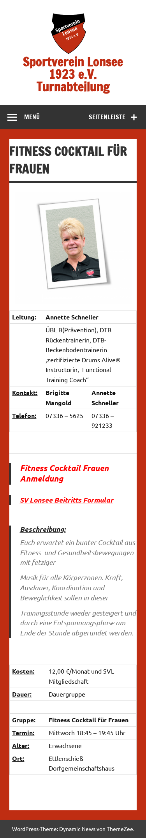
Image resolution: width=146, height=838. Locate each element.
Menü (32, 117)
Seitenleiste (107, 117)
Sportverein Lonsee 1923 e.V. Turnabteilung (73, 74)
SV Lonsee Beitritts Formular (66, 500)
